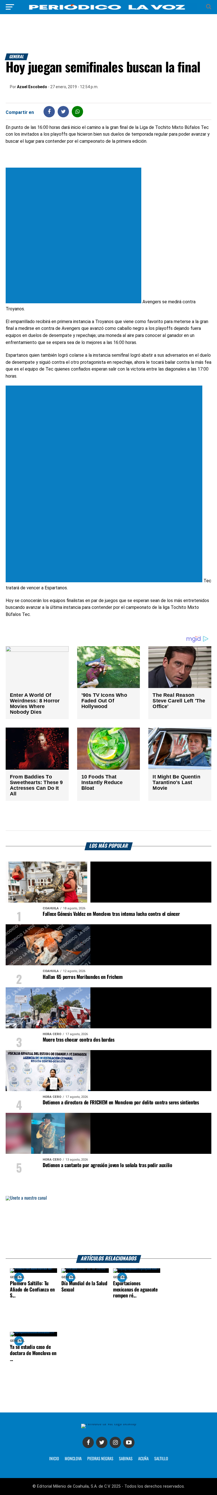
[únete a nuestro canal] (108, 1225)
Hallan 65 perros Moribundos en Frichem (83, 977)
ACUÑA (143, 1459)
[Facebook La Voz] (88, 1442)
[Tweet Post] (63, 111)
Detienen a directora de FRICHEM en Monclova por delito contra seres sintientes (121, 1102)
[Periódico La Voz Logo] (108, 9)
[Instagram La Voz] (115, 1442)
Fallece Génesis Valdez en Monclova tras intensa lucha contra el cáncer (111, 914)
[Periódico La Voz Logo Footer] (108, 1423)
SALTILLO (161, 1459)
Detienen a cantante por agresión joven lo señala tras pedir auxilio (107, 1165)
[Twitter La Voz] (101, 1442)
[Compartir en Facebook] (49, 111)
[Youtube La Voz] (128, 1442)
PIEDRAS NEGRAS (100, 1459)
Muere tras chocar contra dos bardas (78, 1040)
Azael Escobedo (32, 87)
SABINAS (126, 1459)
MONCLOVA (73, 1459)
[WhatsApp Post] (77, 111)
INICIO (54, 1459)
